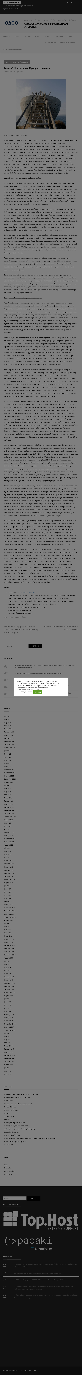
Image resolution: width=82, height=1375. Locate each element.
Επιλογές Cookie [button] (26, 692)
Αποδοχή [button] (38, 692)
